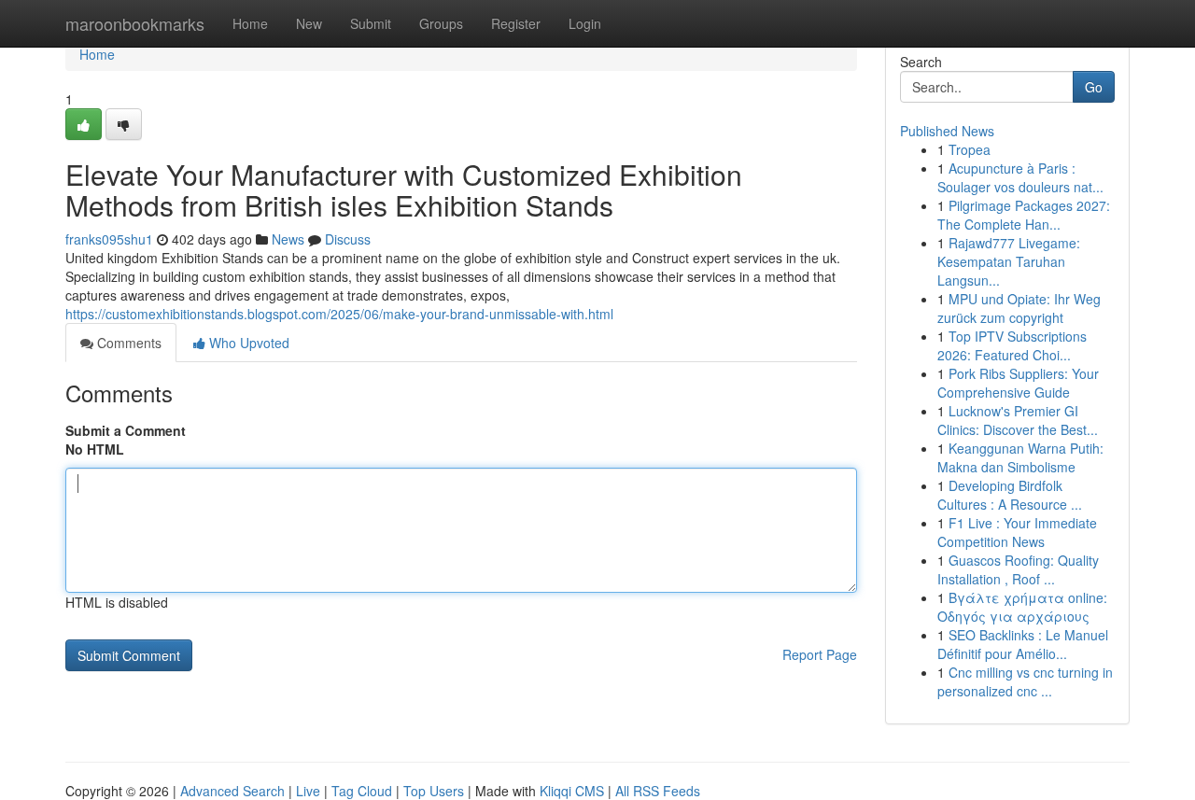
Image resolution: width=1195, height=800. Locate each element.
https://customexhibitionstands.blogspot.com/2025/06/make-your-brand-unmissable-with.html (339, 313)
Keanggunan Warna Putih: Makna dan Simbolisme (1020, 457)
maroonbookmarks (134, 23)
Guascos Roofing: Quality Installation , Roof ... (1018, 569)
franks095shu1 (109, 239)
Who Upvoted (247, 342)
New (309, 23)
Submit (370, 23)
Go (1094, 86)
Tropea (970, 149)
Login (585, 23)
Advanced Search (232, 790)
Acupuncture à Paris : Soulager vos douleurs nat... (1020, 177)
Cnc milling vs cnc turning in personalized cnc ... (1025, 681)
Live (308, 790)
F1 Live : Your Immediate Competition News (1017, 532)
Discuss (348, 239)
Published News (947, 130)
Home (250, 23)
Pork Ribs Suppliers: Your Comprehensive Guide (1018, 382)
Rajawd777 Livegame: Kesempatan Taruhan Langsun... (1008, 261)
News (288, 239)
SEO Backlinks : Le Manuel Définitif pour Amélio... (1022, 644)
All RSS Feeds (657, 790)
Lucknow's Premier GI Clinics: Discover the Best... (1017, 420)
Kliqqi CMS (572, 790)
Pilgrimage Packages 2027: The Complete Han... (1023, 214)
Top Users (433, 790)
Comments (127, 342)
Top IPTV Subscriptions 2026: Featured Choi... (1012, 345)
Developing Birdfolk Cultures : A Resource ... (1009, 494)
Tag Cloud (361, 790)
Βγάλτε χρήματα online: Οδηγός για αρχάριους (1022, 606)
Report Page (819, 654)
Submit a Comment (125, 430)
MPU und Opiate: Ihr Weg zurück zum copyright (1019, 308)
